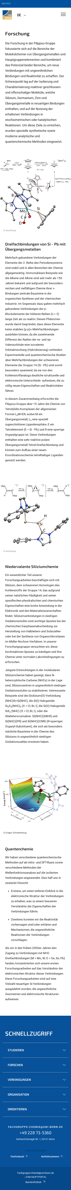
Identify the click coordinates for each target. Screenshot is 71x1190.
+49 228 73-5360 (35, 1132)
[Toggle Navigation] (63, 14)
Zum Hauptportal (36, 1177)
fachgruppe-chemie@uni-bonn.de (35, 1127)
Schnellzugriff (29, 1033)
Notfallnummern (50, 1156)
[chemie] (7, 14)
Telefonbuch (17, 1156)
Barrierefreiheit (33, 1182)
